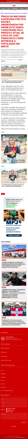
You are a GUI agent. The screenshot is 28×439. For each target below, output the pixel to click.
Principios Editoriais (5, 348)
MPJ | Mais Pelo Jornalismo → (14, 1)
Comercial (10, 411)
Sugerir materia (11, 408)
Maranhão (14, 8)
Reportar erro (11, 410)
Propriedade (3, 352)
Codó (8, 8)
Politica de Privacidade (6, 360)
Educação (3, 387)
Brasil (22, 8)
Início (3, 8)
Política (3, 383)
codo (4, 260)
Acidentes (3, 377)
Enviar (23, 422)
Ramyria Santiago (9, 336)
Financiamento (4, 356)
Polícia (2, 380)
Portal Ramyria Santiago (7, 390)
